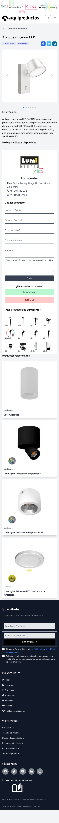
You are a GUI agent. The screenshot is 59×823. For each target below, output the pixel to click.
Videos (8, 706)
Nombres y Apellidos (14, 210)
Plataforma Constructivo (13, 743)
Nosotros (8, 685)
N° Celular (9, 250)
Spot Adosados (11, 414)
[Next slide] (52, 76)
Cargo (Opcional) (12, 230)
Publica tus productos (15, 711)
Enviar (29, 278)
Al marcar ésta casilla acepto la (31, 650)
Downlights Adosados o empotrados (22, 473)
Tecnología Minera (10, 733)
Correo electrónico (13, 240)
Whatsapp (30, 292)
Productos (10, 695)
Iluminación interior (17, 28)
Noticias (9, 700)
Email (31, 300)
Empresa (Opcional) (13, 220)
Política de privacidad (31, 806)
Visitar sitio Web (18, 194)
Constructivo (8, 727)
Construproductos (10, 748)
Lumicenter (22, 44)
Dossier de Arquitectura (13, 738)
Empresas (9, 690)
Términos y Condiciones (11, 806)
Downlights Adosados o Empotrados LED (24, 532)
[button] (23, 107)
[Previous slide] (7, 76)
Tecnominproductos (11, 753)
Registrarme (29, 642)
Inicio (7, 680)
